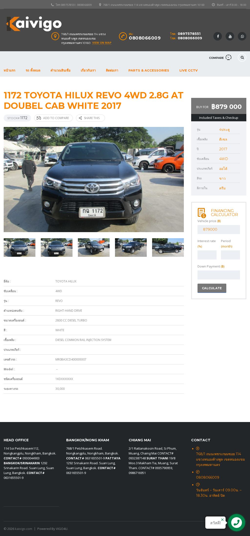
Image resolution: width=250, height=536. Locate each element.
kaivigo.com (23, 528)
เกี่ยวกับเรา (88, 70)
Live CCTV (188, 70)
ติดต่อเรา (112, 70)
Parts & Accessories (148, 70)
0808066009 (190, 38)
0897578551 (189, 33)
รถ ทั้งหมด (33, 70)
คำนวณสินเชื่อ (61, 70)
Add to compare (56, 118)
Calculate (212, 288)
